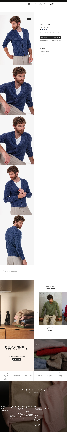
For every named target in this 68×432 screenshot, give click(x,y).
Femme (5, 3)
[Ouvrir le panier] (63, 4)
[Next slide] (63, 312)
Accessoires (20, 3)
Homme (12, 3)
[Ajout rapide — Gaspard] (60, 323)
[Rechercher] (58, 4)
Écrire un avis (16, 359)
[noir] (40, 29)
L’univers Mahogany (52, 4)
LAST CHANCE (30, 4)
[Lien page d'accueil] (40, 4)
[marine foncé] (42, 29)
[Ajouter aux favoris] (60, 17)
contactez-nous (61, 378)
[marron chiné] (44, 29)
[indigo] (46, 29)
